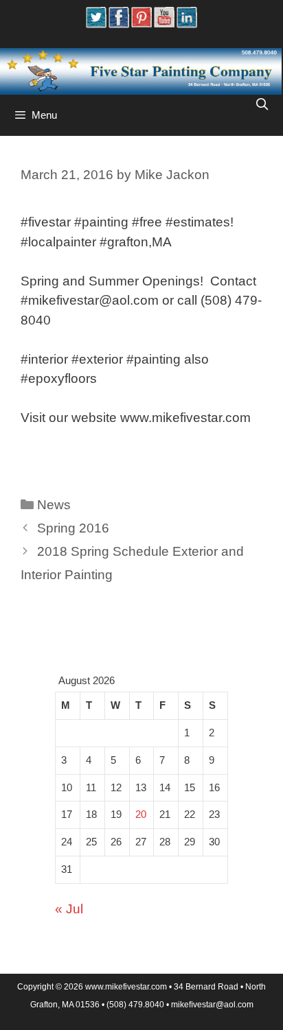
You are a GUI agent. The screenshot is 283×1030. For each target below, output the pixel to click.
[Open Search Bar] (261, 105)
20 (140, 814)
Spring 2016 (73, 528)
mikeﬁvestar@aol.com (212, 1004)
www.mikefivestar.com (126, 987)
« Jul (69, 909)
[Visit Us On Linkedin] (186, 23)
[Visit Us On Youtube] (163, 23)
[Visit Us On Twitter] (95, 23)
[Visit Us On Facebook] (118, 23)
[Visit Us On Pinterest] (141, 23)
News (54, 505)
